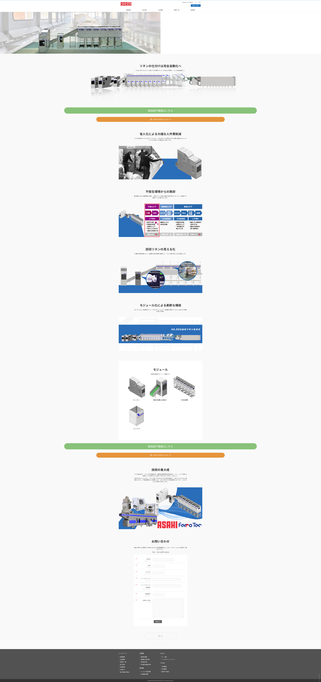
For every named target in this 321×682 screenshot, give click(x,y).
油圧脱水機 (144, 662)
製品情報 (128, 10)
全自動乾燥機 (144, 674)
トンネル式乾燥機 (146, 671)
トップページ (123, 653)
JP (195, 2)
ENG (199, 2)
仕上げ (162, 653)
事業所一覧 (176, 10)
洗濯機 (142, 653)
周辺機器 (164, 669)
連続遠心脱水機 (145, 659)
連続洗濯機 (144, 657)
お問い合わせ (195, 5)
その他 (162, 663)
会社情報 (160, 10)
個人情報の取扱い (125, 672)
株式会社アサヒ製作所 (187, 2)
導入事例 (144, 10)
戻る (160, 635)
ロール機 (164, 657)
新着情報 (122, 657)
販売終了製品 (165, 671)
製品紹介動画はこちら (160, 110)
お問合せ (122, 669)
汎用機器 (164, 666)
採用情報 (192, 10)
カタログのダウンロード (162, 119)
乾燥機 (142, 668)
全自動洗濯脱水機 (146, 664)
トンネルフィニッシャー (168, 659)
